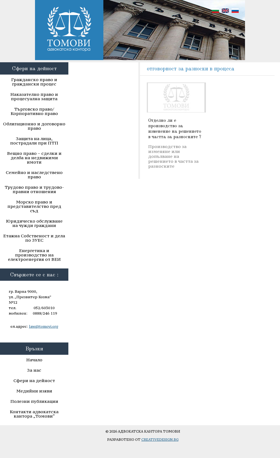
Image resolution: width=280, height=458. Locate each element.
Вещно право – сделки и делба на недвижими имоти (34, 157)
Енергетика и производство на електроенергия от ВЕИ (34, 255)
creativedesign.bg (160, 440)
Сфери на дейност (34, 380)
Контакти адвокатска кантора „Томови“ (34, 414)
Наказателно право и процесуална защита (34, 96)
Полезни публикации (34, 401)
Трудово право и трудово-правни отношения (34, 189)
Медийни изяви (34, 391)
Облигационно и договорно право (34, 126)
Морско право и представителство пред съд (34, 206)
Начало (34, 359)
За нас (34, 370)
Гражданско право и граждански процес (34, 82)
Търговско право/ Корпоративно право (34, 111)
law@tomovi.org (43, 326)
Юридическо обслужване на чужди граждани (34, 223)
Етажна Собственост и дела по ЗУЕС (34, 238)
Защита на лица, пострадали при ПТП (34, 141)
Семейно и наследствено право (34, 174)
